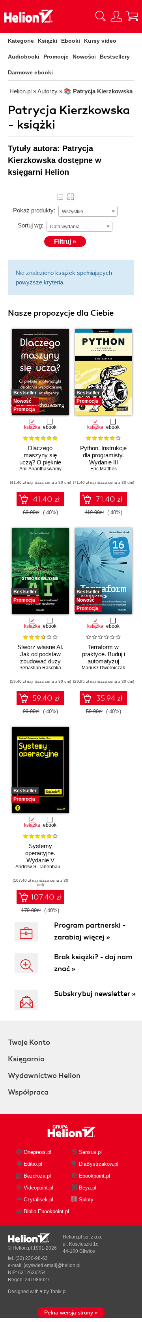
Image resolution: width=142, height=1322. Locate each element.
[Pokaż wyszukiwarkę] (100, 16)
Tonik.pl (58, 1291)
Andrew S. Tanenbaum (39, 866)
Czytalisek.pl (38, 1200)
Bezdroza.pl (37, 1176)
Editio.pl (33, 1164)
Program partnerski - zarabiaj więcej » (90, 931)
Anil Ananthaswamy (40, 469)
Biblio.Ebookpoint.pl (46, 1211)
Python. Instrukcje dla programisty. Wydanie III (103, 455)
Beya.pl (87, 1188)
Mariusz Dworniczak (103, 667)
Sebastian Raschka (40, 667)
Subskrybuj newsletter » (95, 993)
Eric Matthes (103, 469)
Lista (60, 196)
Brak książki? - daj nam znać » (93, 963)
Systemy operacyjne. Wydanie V (40, 853)
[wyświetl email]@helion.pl (52, 1265)
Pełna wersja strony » (71, 1312)
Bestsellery (115, 56)
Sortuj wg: (30, 225)
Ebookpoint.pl (94, 1176)
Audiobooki (23, 56)
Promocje (56, 56)
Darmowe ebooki (30, 72)
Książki (47, 41)
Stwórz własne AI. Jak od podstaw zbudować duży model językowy (40, 658)
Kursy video (100, 41)
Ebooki (70, 41)
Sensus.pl (90, 1152)
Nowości (84, 56)
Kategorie (21, 41)
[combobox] (88, 211)
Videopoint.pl (38, 1188)
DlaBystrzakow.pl (98, 1164)
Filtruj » (65, 241)
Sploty (86, 1200)
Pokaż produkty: (34, 210)
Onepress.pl (37, 1152)
